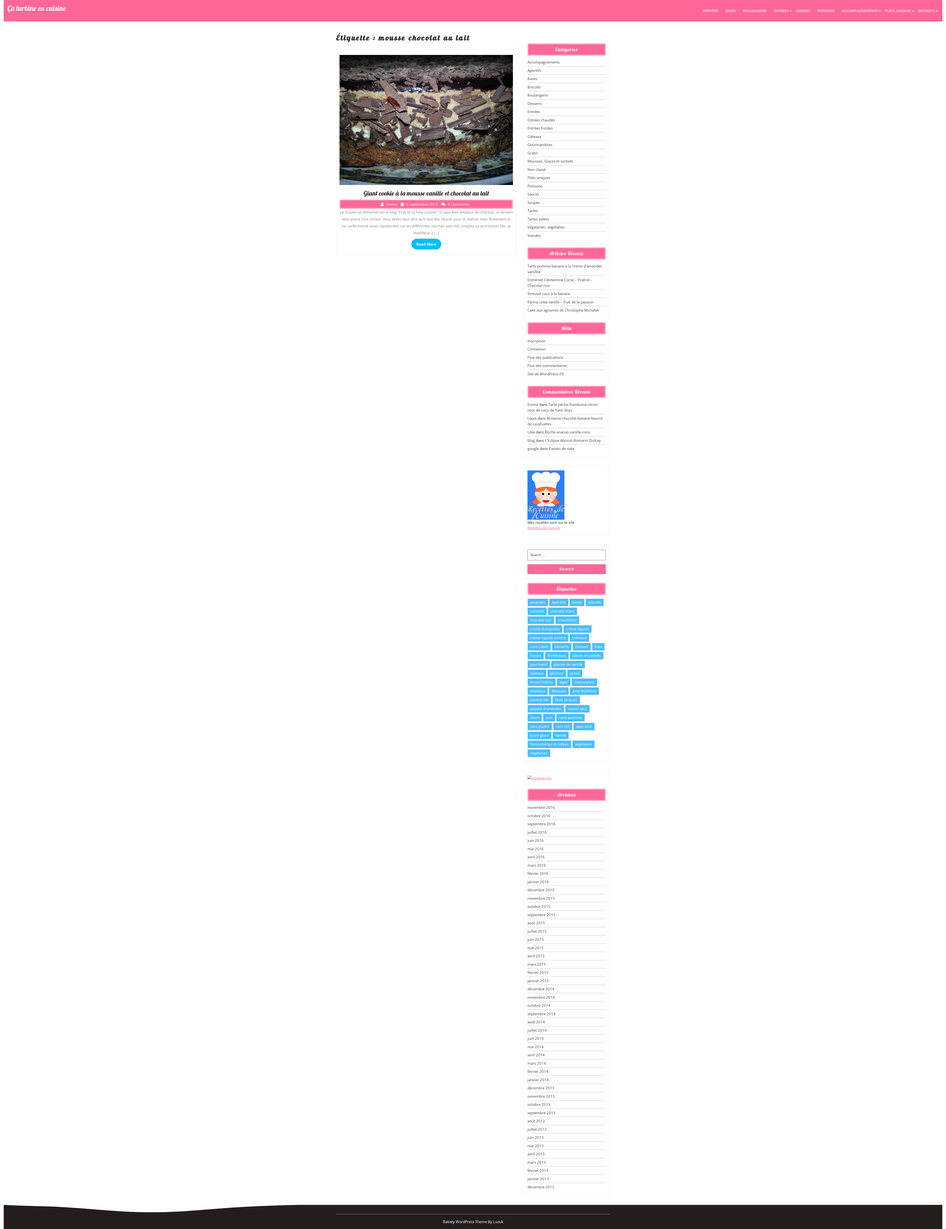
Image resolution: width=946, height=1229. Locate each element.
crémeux (579, 637)
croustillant (567, 620)
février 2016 (537, 873)
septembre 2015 (541, 914)
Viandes (803, 10)
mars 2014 (536, 1063)
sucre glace (539, 735)
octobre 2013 (538, 1104)
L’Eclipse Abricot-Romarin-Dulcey (573, 440)
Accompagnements (860, 10)
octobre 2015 (538, 906)
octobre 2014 (538, 1005)
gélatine (556, 673)
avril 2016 (536, 856)
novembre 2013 (541, 1096)
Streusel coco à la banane (548, 293)
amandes (537, 602)
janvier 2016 (538, 881)
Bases (731, 10)
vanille (560, 735)
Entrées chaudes (541, 119)
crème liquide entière (548, 637)
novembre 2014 (541, 997)
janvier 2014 (538, 1079)
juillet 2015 (537, 931)
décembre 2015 (540, 889)
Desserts (926, 10)
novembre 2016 (541, 807)
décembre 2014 (540, 988)
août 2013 (536, 1120)
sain (549, 717)
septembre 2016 (541, 823)
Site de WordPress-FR (545, 373)
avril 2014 (536, 1054)
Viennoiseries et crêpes (549, 744)
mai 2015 (535, 947)
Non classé (536, 169)
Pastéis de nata (561, 448)
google (533, 448)
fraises (535, 655)
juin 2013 (535, 1137)
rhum (534, 717)
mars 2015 (536, 964)
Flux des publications (545, 357)
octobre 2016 (538, 815)
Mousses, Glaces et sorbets (550, 161)
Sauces (533, 194)
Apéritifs (710, 10)
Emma (532, 404)
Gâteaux (534, 136)
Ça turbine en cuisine (36, 8)
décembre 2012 (540, 1186)
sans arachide (570, 717)
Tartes (532, 210)
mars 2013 (536, 1162)
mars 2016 (536, 865)
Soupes (533, 202)
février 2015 (537, 972)
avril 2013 (536, 1153)
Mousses (559, 691)
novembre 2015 (541, 898)
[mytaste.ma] (539, 777)
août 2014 (536, 1021)
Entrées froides (540, 128)
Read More (426, 244)
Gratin (532, 152)
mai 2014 (535, 1046)
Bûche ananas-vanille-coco (567, 432)
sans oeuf (584, 726)
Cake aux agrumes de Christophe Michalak (563, 310)
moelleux (537, 691)
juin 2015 (535, 939)
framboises (557, 655)
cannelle (537, 611)
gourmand (538, 664)
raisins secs (577, 708)
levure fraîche (541, 682)
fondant (581, 646)
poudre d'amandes (545, 708)
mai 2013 (535, 1145)
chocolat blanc (562, 611)
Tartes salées (538, 218)
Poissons (826, 10)
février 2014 (537, 1071)
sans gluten (539, 726)
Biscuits (534, 86)
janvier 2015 (538, 980)
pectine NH (539, 700)
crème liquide (577, 629)
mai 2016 (535, 848)
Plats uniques (898, 10)
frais (598, 646)
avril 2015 (536, 955)
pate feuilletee (584, 691)
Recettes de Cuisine (543, 527)
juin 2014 (535, 1038)
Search (566, 569)
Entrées (781, 10)
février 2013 (537, 1170)
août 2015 (536, 922)
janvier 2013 (538, 1178)
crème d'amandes (545, 629)
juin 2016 (535, 840)
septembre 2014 (541, 1013)
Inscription (536, 340)
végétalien (583, 744)
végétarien (539, 753)
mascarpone (584, 682)
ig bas (575, 673)
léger (563, 682)
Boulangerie (755, 10)
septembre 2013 (541, 1112)
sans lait (563, 726)
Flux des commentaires (547, 365)
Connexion (536, 349)
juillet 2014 (537, 1030)
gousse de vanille (568, 664)
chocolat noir (541, 620)
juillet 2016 (537, 832)
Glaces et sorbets (587, 655)
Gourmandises (539, 144)
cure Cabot (539, 646)
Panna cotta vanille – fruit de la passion (560, 301)
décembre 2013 (540, 1087)
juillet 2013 (537, 1129)
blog (531, 440)
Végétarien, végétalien (546, 227)
